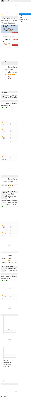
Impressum (29, 396)
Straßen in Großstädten (24, 19)
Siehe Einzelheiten (14, 32)
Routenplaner (23, 21)
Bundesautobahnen (24, 15)
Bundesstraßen (23, 17)
